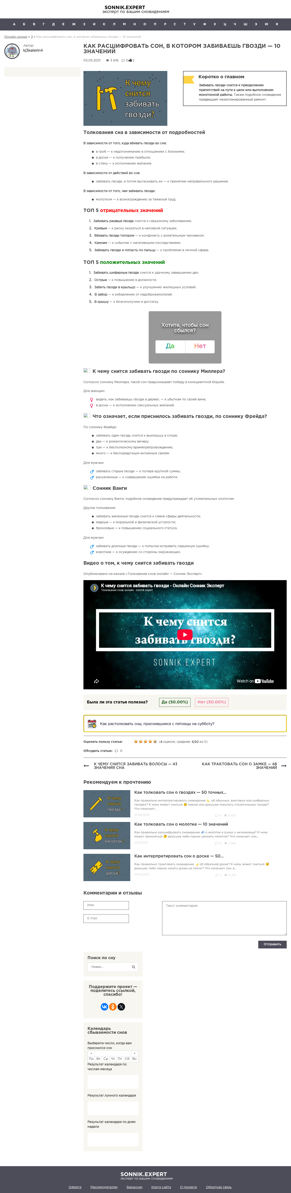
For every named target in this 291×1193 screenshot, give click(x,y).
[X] (121, 1008)
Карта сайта (161, 1187)
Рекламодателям (104, 1187)
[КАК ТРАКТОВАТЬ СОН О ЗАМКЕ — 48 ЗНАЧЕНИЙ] (284, 766)
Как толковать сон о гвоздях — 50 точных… (180, 792)
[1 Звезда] (136, 741)
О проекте (188, 1187)
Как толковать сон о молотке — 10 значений (181, 824)
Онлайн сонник (15, 37)
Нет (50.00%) (212, 702)
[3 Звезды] (146, 741)
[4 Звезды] (150, 741)
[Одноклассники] (113, 1008)
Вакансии (134, 1187)
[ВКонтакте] (104, 1008)
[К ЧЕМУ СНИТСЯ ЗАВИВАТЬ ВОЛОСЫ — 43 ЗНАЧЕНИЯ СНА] (86, 766)
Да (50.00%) (175, 702)
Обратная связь (219, 1187)
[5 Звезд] (155, 741)
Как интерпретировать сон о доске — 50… (179, 856)
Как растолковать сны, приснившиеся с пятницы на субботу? (157, 724)
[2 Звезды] (141, 741)
